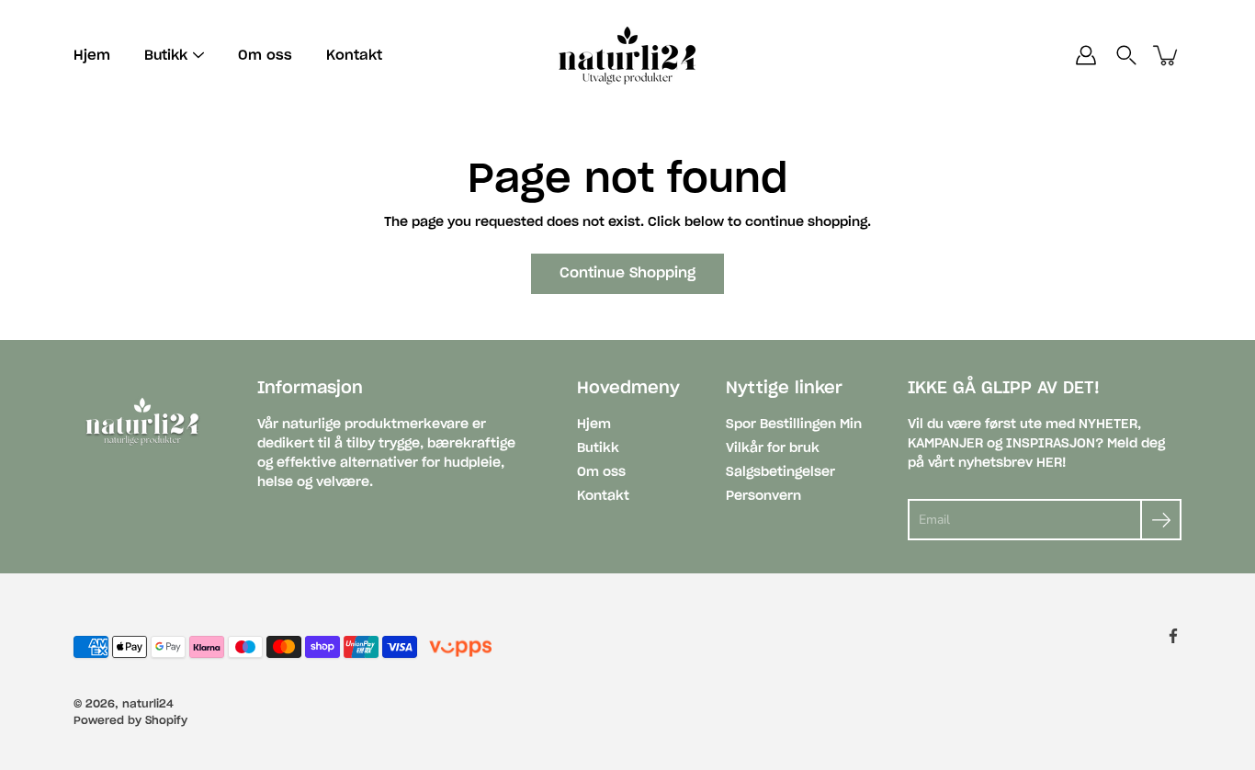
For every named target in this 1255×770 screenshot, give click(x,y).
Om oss (265, 55)
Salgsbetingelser (780, 472)
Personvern (763, 496)
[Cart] (1167, 55)
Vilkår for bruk (773, 448)
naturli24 (148, 703)
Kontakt (354, 55)
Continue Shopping (627, 273)
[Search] (1126, 55)
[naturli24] (627, 55)
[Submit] (1161, 519)
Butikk (598, 448)
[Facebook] (1173, 635)
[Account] (1086, 55)
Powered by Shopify (130, 720)
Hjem (91, 55)
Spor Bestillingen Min (794, 424)
